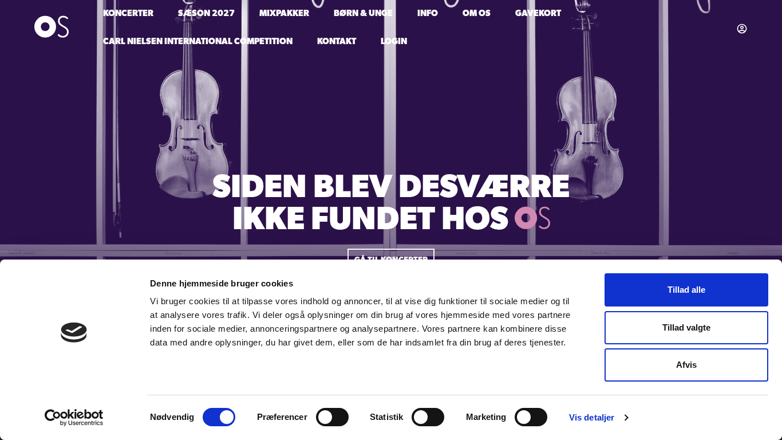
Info (427, 14)
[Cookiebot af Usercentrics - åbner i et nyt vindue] (74, 417)
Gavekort (538, 14)
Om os (477, 14)
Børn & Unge (363, 14)
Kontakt (336, 42)
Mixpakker (284, 14)
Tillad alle (686, 289)
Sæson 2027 (206, 14)
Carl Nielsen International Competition (198, 42)
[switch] (332, 417)
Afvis (686, 365)
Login (394, 42)
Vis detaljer (591, 417)
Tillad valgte (686, 327)
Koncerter (128, 14)
